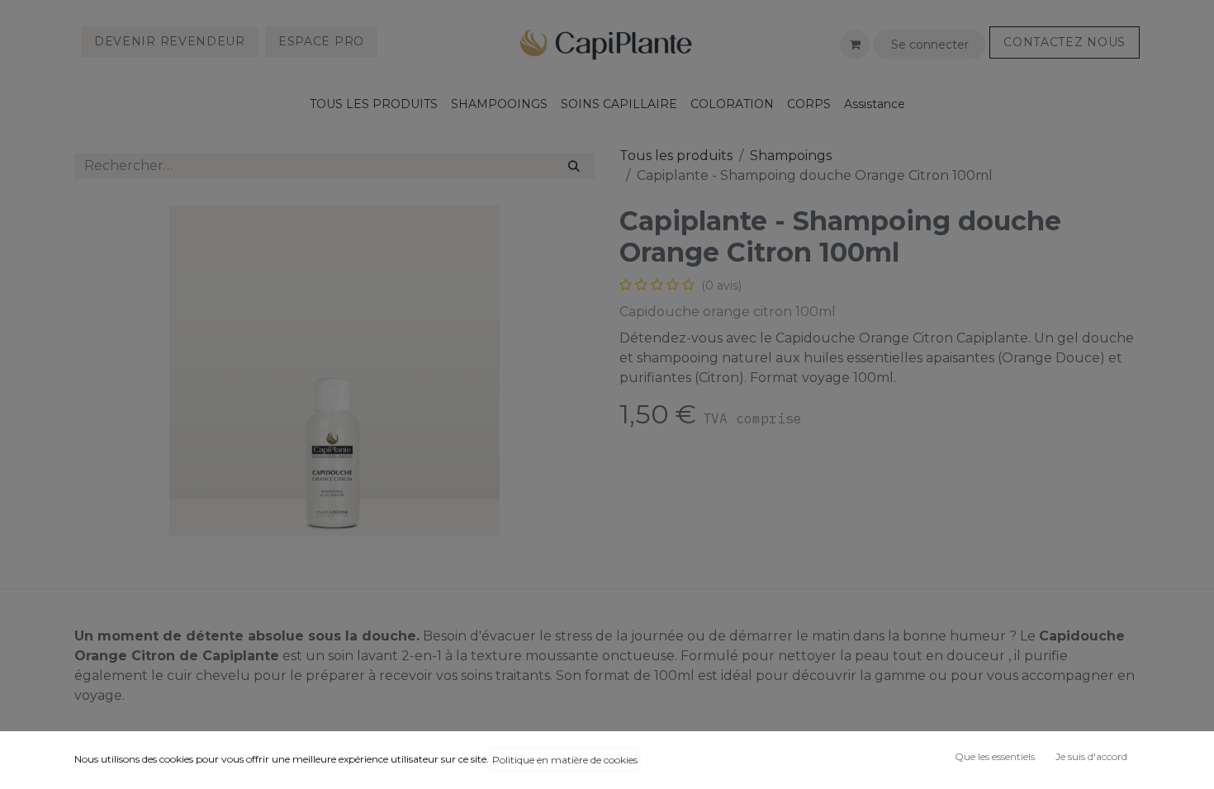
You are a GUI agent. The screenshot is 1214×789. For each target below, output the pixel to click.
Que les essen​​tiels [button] (995, 756)
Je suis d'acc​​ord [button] (1091, 756)
